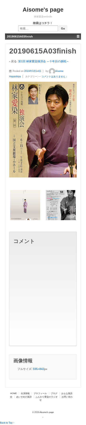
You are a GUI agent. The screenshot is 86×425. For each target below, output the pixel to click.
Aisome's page (43, 9)
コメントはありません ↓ (54, 76)
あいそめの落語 (24, 397)
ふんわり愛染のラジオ (47, 397)
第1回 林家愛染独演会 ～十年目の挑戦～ (43, 61)
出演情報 (25, 393)
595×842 (38, 369)
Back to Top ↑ (7, 422)
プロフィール (40, 393)
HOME (13, 393)
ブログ (54, 393)
